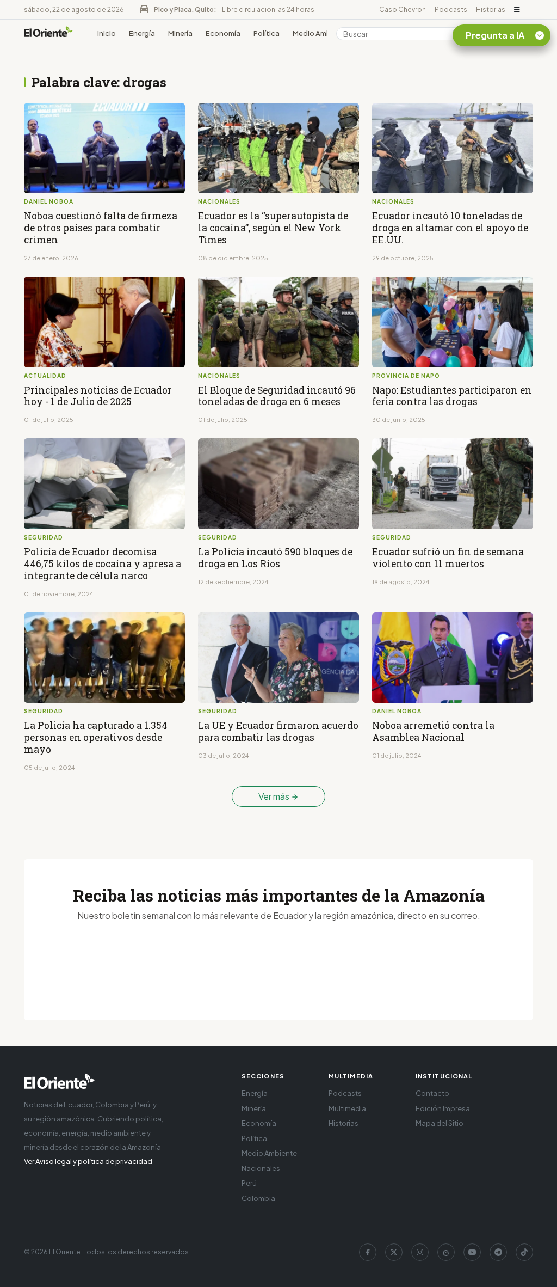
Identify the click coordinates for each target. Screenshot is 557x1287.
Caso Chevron (402, 9)
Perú (249, 1183)
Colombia (258, 1198)
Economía (223, 33)
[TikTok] (524, 1252)
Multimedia (347, 1108)
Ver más (274, 796)
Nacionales (261, 1168)
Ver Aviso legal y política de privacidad (88, 1161)
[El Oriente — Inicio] (48, 33)
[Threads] (446, 1252)
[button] (517, 10)
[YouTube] (472, 1252)
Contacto (432, 1093)
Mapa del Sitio (439, 1123)
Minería (180, 33)
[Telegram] (498, 1252)
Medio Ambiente (321, 33)
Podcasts (451, 9)
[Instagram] (420, 1252)
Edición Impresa (443, 1108)
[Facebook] (367, 1252)
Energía (142, 33)
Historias (490, 9)
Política (266, 33)
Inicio (106, 33)
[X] (394, 1252)
